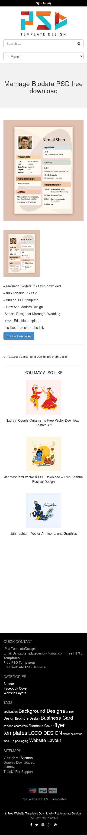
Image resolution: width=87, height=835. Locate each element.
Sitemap (27, 757)
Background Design (33, 356)
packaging (21, 741)
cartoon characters (15, 726)
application (10, 711)
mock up (8, 741)
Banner (8, 683)
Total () (45, 3)
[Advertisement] (43, 590)
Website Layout (14, 693)
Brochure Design (57, 356)
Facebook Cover (15, 688)
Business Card (57, 717)
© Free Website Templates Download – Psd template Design (43, 813)
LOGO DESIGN (45, 732)
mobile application (72, 734)
